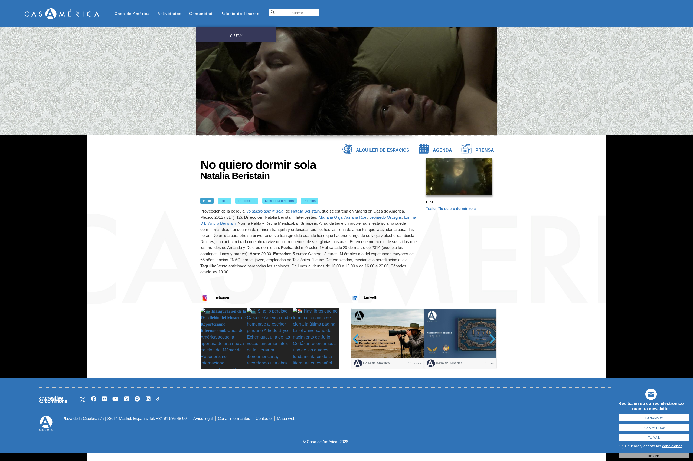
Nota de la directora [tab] (279, 201)
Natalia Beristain (305, 211)
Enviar (653, 455)
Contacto (264, 418)
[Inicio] (62, 13)
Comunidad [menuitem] (201, 13)
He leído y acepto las (653, 446)
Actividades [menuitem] (170, 13)
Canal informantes (234, 418)
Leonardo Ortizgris (385, 217)
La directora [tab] (247, 201)
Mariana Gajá (330, 217)
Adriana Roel (355, 217)
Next (490, 339)
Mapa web (286, 418)
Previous (357, 339)
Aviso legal (203, 418)
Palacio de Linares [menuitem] (239, 13)
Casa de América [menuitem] (132, 13)
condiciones (672, 446)
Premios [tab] (309, 201)
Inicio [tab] (207, 201)
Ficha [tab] (224, 201)
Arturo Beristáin (222, 223)
